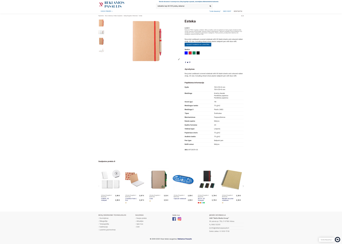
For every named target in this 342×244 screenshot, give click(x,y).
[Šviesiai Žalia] (204, 202)
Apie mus (139, 224)
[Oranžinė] (200, 202)
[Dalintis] (185, 62)
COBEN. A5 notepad (105, 199)
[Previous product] (242, 15)
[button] (227, 11)
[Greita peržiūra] (119, 172)
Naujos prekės (141, 218)
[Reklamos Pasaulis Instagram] (179, 219)
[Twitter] (187, 62)
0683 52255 (215, 224)
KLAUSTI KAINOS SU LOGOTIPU (198, 44)
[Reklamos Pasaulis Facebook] (174, 219)
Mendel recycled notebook (227, 199)
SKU (186, 150)
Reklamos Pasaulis (185, 239)
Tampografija (104, 224)
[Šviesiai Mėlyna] (202, 202)
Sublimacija (103, 227)
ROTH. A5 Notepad (201, 199)
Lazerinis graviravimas (107, 230)
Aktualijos (139, 221)
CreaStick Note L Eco (131, 199)
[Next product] (243, 15)
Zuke (151, 198)
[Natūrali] (126, 202)
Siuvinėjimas (103, 218)
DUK (138, 227)
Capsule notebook (180, 198)
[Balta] (101, 202)
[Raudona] (198, 202)
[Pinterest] (189, 62)
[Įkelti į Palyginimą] (119, 169)
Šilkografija (103, 221)
